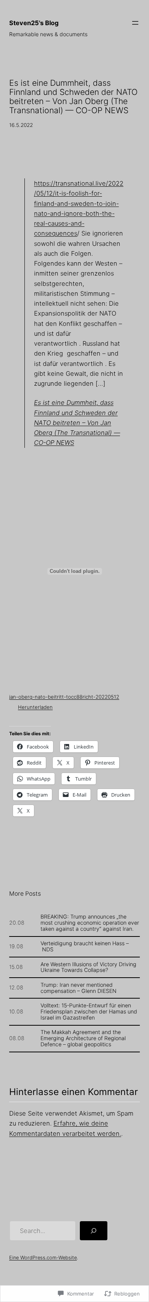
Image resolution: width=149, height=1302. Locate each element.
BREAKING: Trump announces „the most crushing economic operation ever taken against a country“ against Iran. (89, 923)
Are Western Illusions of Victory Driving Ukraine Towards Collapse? (88, 967)
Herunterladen (35, 707)
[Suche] (93, 1230)
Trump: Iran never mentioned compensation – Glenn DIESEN (78, 988)
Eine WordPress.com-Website (43, 1257)
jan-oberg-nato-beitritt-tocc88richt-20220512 (64, 697)
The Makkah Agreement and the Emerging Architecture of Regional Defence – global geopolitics (83, 1038)
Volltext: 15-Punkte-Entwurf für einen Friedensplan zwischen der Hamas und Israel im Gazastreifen (88, 1011)
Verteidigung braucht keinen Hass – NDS (84, 946)
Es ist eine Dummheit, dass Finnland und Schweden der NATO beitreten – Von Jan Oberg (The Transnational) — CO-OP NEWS (77, 422)
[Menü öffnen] (135, 22)
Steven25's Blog (33, 23)
